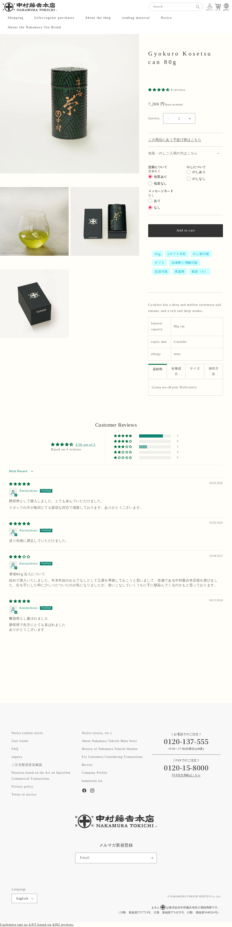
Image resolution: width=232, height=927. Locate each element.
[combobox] (176, 7)
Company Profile (94, 773)
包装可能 (161, 271)
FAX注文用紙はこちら (186, 775)
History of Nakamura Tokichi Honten (110, 749)
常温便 (180, 271)
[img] (19, 484)
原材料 (158, 369)
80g (158, 253)
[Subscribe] (152, 858)
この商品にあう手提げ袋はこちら (174, 140)
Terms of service (24, 794)
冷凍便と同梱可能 (184, 262)
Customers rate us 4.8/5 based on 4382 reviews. (37, 925)
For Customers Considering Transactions (112, 757)
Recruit (87, 765)
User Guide (20, 741)
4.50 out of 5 (85, 445)
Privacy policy (22, 786)
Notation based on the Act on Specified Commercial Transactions (41, 775)
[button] (15, 18)
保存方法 (214, 371)
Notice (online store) (27, 733)
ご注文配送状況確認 (27, 765)
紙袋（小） (199, 271)
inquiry (17, 757)
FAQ (15, 749)
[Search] (198, 7)
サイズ (195, 368)
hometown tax (92, 781)
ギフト (159, 262)
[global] (226, 5)
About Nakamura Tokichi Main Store (109, 741)
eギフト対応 (176, 253)
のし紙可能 (201, 253)
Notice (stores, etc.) (97, 733)
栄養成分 (176, 371)
